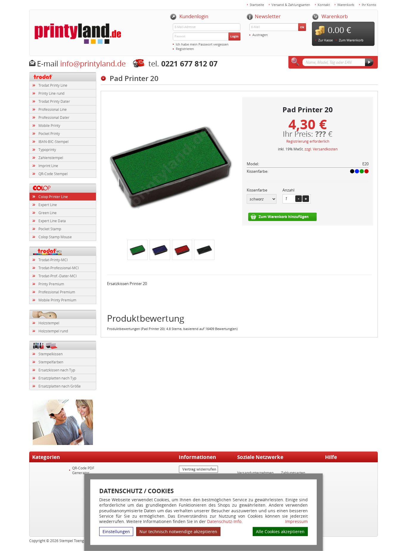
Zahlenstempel (50, 157)
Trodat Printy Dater (54, 101)
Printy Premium (51, 283)
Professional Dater (53, 117)
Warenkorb (345, 4)
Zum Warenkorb (351, 40)
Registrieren (185, 48)
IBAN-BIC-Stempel (53, 141)
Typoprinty (47, 149)
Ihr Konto (369, 4)
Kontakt (324, 4)
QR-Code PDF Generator (83, 470)
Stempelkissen (50, 353)
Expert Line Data (52, 220)
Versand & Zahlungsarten (290, 4)
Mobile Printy (49, 125)
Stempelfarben (50, 361)
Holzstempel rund (53, 331)
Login (234, 36)
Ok (302, 27)
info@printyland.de (93, 64)
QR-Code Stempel (53, 173)
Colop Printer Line (53, 196)
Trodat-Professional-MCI (58, 267)
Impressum (296, 521)
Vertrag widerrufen (199, 469)
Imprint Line (48, 165)
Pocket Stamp (49, 228)
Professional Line (52, 109)
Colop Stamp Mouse (55, 236)
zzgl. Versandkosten (321, 149)
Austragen (260, 34)
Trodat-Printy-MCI (53, 259)
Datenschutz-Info (224, 521)
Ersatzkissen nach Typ (56, 370)
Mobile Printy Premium (57, 300)
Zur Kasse (325, 40)
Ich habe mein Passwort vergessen (202, 44)
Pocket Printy (49, 133)
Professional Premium (56, 291)
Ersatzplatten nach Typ (57, 378)
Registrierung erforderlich (307, 141)
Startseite (257, 4)
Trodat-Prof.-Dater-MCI (57, 275)
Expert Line (47, 204)
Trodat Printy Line (52, 85)
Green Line (47, 212)
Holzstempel (48, 322)
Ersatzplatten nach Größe (59, 386)
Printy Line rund (51, 93)
